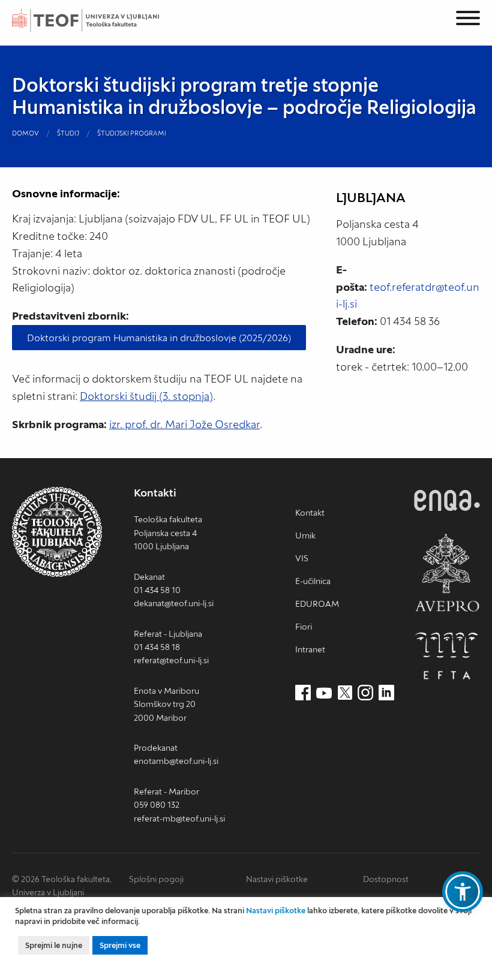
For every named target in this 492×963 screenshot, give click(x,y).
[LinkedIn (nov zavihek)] (386, 693)
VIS (301, 558)
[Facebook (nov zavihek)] (303, 693)
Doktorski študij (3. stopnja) (146, 396)
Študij (68, 133)
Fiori (303, 626)
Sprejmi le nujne (53, 945)
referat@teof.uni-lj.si (171, 660)
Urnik (305, 535)
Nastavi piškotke (277, 879)
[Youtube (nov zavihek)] (324, 693)
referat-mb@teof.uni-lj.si (179, 818)
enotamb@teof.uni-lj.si (176, 761)
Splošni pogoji (156, 879)
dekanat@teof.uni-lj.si (174, 603)
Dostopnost (386, 879)
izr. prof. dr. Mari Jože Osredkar (184, 424)
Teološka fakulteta (99, 20)
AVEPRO (447, 572)
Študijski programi (131, 133)
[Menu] (468, 20)
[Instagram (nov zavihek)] (365, 693)
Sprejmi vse (120, 945)
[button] (462, 891)
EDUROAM (317, 603)
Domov (25, 133)
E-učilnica (313, 581)
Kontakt (310, 512)
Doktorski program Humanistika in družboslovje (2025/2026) (159, 338)
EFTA (447, 656)
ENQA (447, 500)
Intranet (310, 649)
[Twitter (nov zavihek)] (345, 693)
